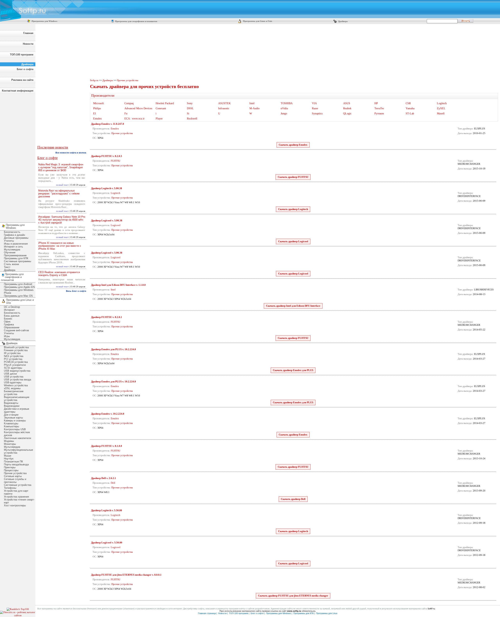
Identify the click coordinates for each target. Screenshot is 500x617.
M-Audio (254, 108)
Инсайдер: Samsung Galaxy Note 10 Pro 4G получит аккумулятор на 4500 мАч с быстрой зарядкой (61, 219)
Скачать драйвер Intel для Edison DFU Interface (293, 305)
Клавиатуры (11, 423)
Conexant (161, 108)
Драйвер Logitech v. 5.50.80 (106, 510)
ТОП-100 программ (21, 54)
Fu (125, 113)
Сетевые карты (13, 476)
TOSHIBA (287, 103)
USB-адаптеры (12, 382)
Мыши (7, 455)
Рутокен (379, 113)
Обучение (9, 252)
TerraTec (379, 108)
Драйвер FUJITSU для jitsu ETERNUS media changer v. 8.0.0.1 (126, 574)
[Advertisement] (17, 156)
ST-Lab (410, 113)
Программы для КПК (16, 258)
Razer (315, 108)
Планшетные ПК (13, 461)
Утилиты (9, 240)
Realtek (347, 108)
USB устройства (13, 376)
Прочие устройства (15, 473)
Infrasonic (223, 108)
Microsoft (98, 103)
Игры (7, 336)
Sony (190, 103)
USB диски (10, 373)
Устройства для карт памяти (16, 492)
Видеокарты (11, 403)
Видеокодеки (11, 405)
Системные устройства (17, 484)
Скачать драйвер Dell (293, 499)
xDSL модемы (12, 388)
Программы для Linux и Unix (257, 21)
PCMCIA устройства (16, 362)
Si (188, 113)
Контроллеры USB (15, 429)
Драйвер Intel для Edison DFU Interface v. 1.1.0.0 (118, 284)
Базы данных (12, 315)
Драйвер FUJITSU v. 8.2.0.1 (106, 317)
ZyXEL (441, 108)
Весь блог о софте (76, 291)
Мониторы (10, 443)
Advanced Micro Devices (138, 108)
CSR (408, 103)
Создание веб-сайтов (16, 330)
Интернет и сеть (13, 246)
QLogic (347, 113)
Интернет (9, 309)
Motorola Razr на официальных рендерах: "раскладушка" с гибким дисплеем (58, 193)
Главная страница (207, 613)
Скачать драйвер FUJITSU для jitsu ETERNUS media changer (293, 595)
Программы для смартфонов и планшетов (135, 21)
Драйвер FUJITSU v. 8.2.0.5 (106, 156)
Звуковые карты (13, 417)
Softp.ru (94, 80)
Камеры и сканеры (15, 420)
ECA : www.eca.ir (134, 118)
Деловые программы (16, 237)
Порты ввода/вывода (16, 464)
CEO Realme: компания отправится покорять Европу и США (59, 274)
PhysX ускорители (15, 364)
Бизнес (8, 318)
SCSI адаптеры (13, 367)
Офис (7, 321)
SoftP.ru (431, 608)
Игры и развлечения (16, 243)
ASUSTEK (224, 103)
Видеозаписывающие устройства (16, 399)
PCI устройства (13, 359)
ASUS (346, 103)
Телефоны (10, 487)
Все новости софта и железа (70, 152)
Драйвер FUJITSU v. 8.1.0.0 (106, 445)
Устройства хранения (16, 496)
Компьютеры (11, 426)
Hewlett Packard (165, 103)
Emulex (97, 118)
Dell (113, 482)
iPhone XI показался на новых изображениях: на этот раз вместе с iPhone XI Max (59, 245)
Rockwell (192, 118)
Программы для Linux (327, 613)
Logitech (442, 103)
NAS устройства (13, 356)
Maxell (441, 113)
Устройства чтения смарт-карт (19, 501)
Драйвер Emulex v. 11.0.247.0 (107, 123)
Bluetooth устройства (16, 347)
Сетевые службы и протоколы (15, 480)
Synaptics (317, 113)
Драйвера (343, 21)
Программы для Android (18, 284)
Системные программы (17, 261)
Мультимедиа (12, 249)
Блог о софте (25, 69)
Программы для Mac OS (18, 295)
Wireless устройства (16, 385)
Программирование (15, 255)
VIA (314, 103)
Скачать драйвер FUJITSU (293, 176)
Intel (251, 103)
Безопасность (12, 232)
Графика (9, 324)
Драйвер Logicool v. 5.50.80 (106, 542)
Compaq (129, 103)
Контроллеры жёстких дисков (17, 434)
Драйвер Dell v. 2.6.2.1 (103, 478)
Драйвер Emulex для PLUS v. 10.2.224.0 (113, 349)
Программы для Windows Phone (19, 291)
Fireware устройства (16, 350)
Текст (7, 267)
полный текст (62, 185)
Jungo (284, 113)
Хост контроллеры (15, 505)
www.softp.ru (294, 611)
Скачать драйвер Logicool (293, 241)
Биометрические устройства (13, 393)
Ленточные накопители (17, 438)
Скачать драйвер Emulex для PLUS (293, 370)
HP (376, 103)
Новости (28, 43)
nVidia (284, 108)
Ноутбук (8, 458)
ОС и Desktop (12, 306)
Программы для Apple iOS (19, 287)
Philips (97, 108)
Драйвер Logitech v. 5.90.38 (106, 188)
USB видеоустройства (17, 370)
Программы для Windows (44, 21)
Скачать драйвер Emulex (293, 144)
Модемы (9, 441)
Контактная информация (17, 90)
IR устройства (12, 353)
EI (94, 113)
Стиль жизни (11, 264)
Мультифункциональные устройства (18, 451)
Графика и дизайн (14, 234)
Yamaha (410, 108)
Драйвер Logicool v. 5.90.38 (106, 220)
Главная (28, 33)
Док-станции (11, 414)
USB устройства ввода (17, 379)
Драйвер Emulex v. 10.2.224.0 (107, 413)
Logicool (116, 225)
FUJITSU (115, 160)
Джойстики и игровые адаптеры (16, 410)
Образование (11, 327)
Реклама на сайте (22, 79)
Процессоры (11, 470)
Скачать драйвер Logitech (293, 209)
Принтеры (9, 467)
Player (159, 118)
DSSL (190, 108)
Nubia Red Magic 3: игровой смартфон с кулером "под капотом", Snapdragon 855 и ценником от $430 (60, 167)
